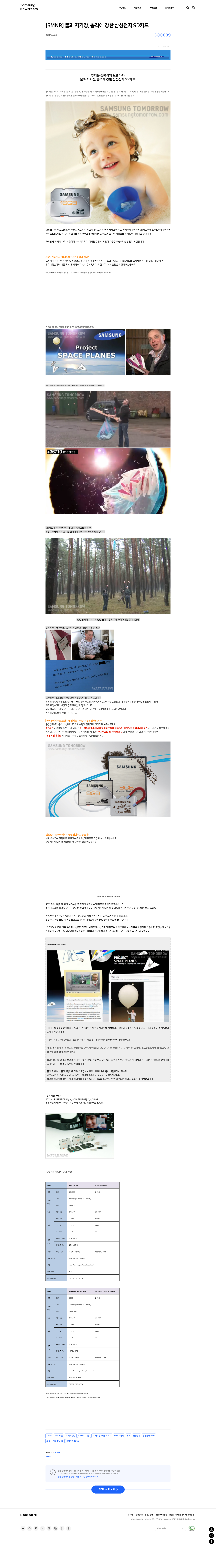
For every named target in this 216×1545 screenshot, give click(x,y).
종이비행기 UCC (72, 1441)
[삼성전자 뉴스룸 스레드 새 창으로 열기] (49, 1528)
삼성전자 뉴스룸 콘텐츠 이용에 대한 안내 (182, 1515)
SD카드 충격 (119, 1436)
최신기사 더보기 (106, 1489)
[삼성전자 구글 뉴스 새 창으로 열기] (68, 1528)
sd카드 (49, 1436)
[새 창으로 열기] (192, 1528)
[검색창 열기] (188, 7)
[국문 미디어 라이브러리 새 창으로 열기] (55, 1528)
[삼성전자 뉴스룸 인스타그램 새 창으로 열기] (29, 1528)
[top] (211, 1541)
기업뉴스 (122, 7)
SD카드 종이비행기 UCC (102, 1436)
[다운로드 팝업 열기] (211, 1529)
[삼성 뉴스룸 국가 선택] (193, 7)
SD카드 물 (59, 1436)
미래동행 (153, 7)
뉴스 (128, 1436)
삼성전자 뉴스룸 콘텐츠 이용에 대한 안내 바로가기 (77, 1477)
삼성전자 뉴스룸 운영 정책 (144, 1515)
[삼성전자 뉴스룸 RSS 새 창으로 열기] (62, 1528)
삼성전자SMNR (149, 1436)
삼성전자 (136, 1436)
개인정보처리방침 (161, 1515)
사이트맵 (130, 1515)
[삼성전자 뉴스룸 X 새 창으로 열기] (42, 1528)
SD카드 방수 (70, 1436)
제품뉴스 (137, 7)
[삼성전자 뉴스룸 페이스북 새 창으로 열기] (36, 1528)
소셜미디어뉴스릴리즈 (54, 1441)
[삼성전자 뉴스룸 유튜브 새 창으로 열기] (23, 1528)
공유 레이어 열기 (162, 35)
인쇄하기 (168, 35)
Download (157, 35)
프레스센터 (169, 7)
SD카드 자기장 (84, 1436)
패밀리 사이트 (161, 1528)
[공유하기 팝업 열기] (211, 1535)
